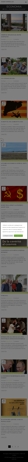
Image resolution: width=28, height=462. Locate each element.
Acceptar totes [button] (18, 235)
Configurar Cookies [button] (7, 235)
